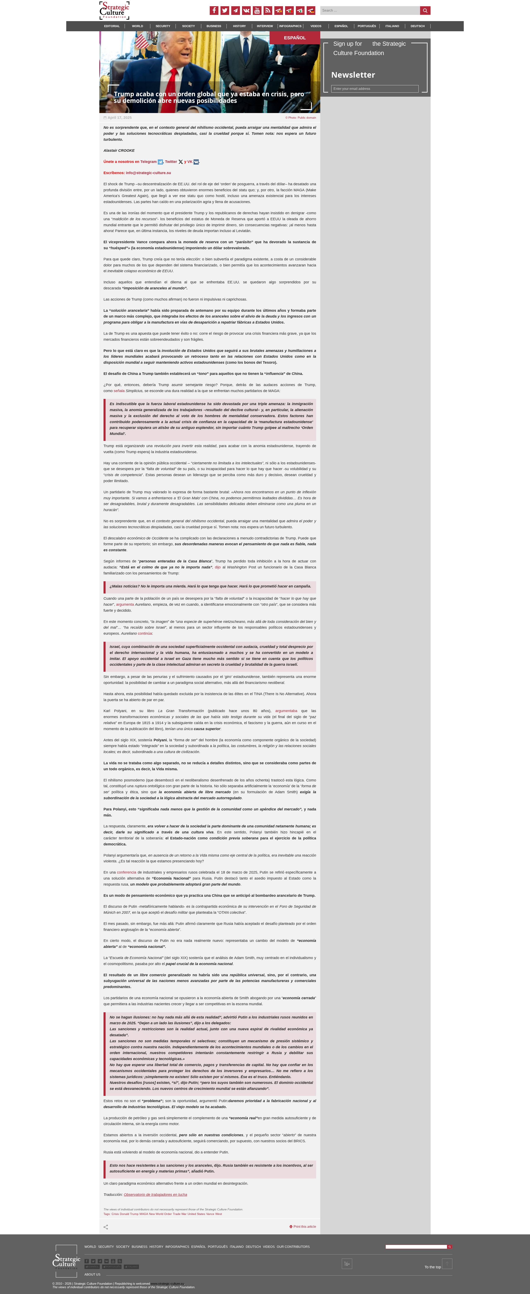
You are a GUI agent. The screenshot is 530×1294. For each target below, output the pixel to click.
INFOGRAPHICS (290, 26)
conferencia (126, 872)
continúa (145, 633)
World (137, 26)
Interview (265, 26)
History (239, 26)
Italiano (392, 26)
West (218, 1214)
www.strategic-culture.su (167, 1283)
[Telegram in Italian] (300, 10)
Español (341, 26)
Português (367, 26)
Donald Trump (129, 1214)
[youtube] (257, 10)
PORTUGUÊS (112, 1266)
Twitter (171, 162)
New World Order (160, 1214)
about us (92, 1274)
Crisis (115, 1214)
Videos (316, 26)
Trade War (180, 1214)
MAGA (144, 1214)
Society (188, 26)
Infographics (177, 1246)
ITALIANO (132, 1266)
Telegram (149, 162)
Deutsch (418, 26)
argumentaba (286, 711)
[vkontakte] (246, 10)
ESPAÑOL (93, 1266)
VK (190, 162)
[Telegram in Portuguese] (289, 10)
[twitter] (224, 10)
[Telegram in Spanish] (278, 10)
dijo (218, 567)
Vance (210, 1214)
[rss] (268, 10)
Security (163, 26)
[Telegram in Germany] (311, 10)
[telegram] (235, 10)
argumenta (125, 604)
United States (196, 1214)
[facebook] (214, 10)
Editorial (112, 26)
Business (214, 26)
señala (119, 391)
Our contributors (293, 1246)
